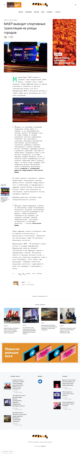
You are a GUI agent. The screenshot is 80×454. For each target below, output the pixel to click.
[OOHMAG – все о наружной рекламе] (40, 4)
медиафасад (28, 273)
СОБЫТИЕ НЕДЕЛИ (13, 20)
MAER (19, 273)
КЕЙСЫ (42, 323)
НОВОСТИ (6, 20)
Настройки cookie (7, 451)
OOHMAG (11, 36)
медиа (23, 273)
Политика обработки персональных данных (40, 442)
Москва (33, 273)
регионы (20, 274)
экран (24, 274)
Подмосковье (39, 273)
